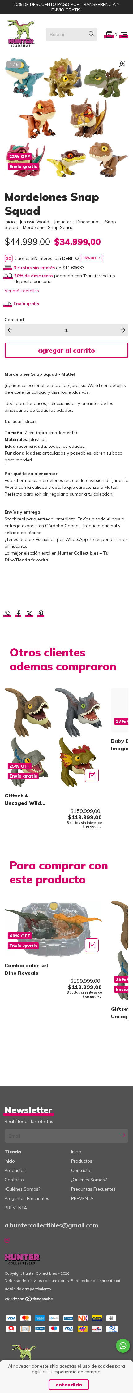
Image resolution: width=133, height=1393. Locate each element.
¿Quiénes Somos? (22, 1189)
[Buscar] (91, 34)
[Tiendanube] (29, 1300)
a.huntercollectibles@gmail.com (51, 1225)
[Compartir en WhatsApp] (7, 613)
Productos (15, 1170)
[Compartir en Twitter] (30, 614)
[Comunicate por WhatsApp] (123, 1346)
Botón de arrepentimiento (28, 1288)
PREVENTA (16, 1207)
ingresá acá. (109, 1280)
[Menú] (124, 34)
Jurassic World (34, 222)
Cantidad (14, 319)
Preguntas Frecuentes (27, 1198)
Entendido (69, 1385)
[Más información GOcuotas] (91, 258)
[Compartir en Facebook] (19, 614)
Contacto (14, 1179)
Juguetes (63, 222)
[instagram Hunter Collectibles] (7, 1240)
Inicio (10, 222)
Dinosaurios (88, 222)
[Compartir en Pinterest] (41, 614)
